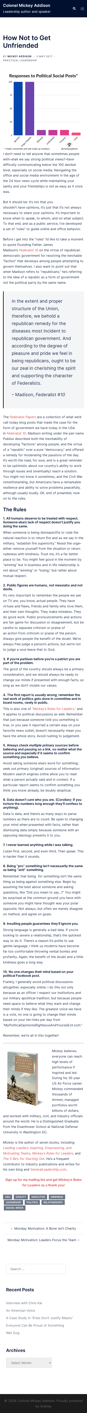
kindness (57, 1196)
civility (21, 1196)
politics (32, 1202)
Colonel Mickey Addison (26, 5)
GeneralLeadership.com (48, 1169)
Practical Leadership (20, 60)
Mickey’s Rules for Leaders (52, 1153)
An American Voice (20, 1310)
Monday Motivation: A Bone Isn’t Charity (45, 1228)
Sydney (46, 1406)
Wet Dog (12, 1333)
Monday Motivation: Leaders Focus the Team (41, 1240)
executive (38, 1196)
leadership (13, 1202)
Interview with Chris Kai (24, 1303)
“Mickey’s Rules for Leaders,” (54, 709)
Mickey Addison (19, 56)
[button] (74, 8)
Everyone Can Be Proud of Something (35, 1325)
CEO (7, 1196)
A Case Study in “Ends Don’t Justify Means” (39, 1318)
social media (14, 1207)
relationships (53, 1202)
